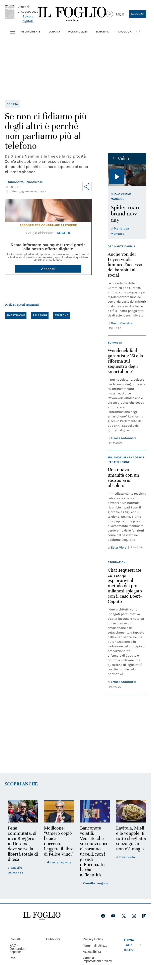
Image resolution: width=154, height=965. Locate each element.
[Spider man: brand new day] (127, 175)
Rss (12, 957)
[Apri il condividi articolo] (87, 186)
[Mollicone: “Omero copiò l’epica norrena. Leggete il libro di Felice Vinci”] (57, 811)
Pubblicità (53, 938)
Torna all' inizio (129, 944)
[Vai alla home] (72, 14)
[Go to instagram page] (134, 915)
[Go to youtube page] (113, 915)
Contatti (15, 938)
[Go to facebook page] (103, 915)
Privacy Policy (93, 938)
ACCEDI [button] (63, 233)
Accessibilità (92, 951)
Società (12, 104)
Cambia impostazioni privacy (97, 959)
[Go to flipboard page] (144, 915)
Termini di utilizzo (95, 945)
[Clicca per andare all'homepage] (42, 915)
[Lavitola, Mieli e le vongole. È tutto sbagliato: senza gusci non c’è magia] (128, 811)
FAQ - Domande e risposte (18, 948)
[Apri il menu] (13, 32)
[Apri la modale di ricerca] (138, 32)
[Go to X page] (124, 915)
